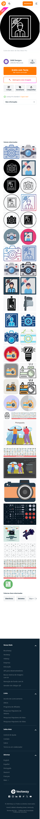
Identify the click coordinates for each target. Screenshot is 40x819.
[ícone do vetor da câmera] (11, 150)
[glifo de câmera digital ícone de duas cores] (11, 471)
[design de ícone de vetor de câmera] (11, 505)
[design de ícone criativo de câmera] (12, 488)
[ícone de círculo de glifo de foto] (8, 801)
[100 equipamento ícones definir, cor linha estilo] (16, 616)
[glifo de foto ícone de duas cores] (11, 437)
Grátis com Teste (20, 71)
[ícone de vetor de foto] (11, 199)
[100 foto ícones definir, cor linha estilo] (20, 781)
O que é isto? (24, 97)
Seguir (32, 63)
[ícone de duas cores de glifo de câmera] (11, 454)
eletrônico (9, 816)
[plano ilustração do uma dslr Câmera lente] (11, 421)
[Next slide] (31, 816)
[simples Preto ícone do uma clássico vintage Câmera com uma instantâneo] (11, 404)
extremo (21, 816)
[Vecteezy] (3, 3)
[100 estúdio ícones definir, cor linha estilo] (20, 653)
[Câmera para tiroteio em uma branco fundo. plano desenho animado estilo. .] (11, 751)
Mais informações (11, 100)
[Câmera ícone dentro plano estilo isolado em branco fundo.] (20, 691)
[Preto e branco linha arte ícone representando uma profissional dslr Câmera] (23, 599)
